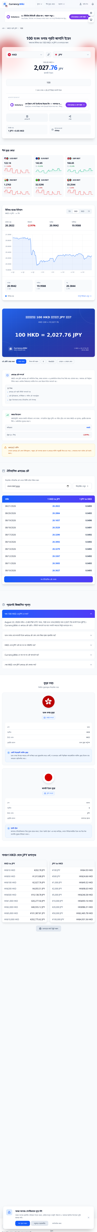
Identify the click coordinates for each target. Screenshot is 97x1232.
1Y (89, 211)
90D (82, 211)
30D (75, 211)
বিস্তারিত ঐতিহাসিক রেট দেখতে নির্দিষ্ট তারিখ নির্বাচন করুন (22, 480)
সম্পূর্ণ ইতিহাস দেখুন (83, 296)
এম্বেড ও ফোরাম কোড (65, 361)
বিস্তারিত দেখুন (81, 486)
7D (69, 211)
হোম (3, 28)
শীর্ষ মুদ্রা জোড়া (50, 4)
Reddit (51, 361)
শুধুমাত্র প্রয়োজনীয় (39, 1223)
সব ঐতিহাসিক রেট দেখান (48, 579)
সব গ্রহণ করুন (22, 1223)
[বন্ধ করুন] (88, 1217)
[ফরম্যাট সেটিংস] (91, 13)
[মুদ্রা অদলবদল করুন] (48, 55)
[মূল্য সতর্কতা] (92, 4)
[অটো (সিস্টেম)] (91, 20)
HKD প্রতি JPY (12, 28)
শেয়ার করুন (21, 361)
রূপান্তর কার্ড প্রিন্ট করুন (50, 928)
